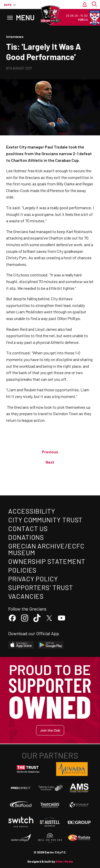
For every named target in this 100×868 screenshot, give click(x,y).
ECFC (8, 4)
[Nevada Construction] (72, 769)
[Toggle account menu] (84, 4)
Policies (22, 570)
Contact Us (28, 528)
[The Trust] (28, 769)
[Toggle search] (95, 4)
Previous (50, 451)
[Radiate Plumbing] (79, 838)
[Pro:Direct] (20, 787)
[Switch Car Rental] (20, 822)
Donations (26, 537)
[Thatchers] (50, 805)
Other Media (64, 861)
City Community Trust (45, 520)
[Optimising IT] (79, 805)
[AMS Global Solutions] (79, 788)
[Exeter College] (20, 838)
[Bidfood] (20, 805)
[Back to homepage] (50, 15)
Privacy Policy (33, 579)
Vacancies (26, 596)
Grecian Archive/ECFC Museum (46, 549)
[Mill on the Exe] (50, 838)
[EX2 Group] (79, 822)
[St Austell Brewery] (50, 822)
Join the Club (50, 730)
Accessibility (31, 511)
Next (50, 462)
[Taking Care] (50, 788)
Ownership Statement (46, 561)
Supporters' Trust (40, 587)
